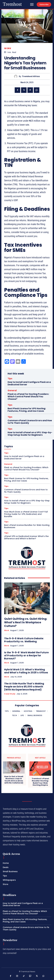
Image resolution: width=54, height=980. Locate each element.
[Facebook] (17, 90)
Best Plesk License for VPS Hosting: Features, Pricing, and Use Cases (27, 409)
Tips (10, 378)
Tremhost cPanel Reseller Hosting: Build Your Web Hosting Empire (40, 782)
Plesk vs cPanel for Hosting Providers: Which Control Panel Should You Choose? (28, 396)
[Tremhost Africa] (16, 76)
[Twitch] (30, 976)
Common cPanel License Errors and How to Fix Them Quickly (30, 421)
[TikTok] (23, 976)
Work (7, 48)
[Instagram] (17, 976)
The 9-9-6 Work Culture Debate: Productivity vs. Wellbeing (24, 640)
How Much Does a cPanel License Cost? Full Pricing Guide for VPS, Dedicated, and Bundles (26, 514)
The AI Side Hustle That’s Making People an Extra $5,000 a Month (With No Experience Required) (24, 686)
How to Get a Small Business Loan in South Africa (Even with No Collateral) (13, 779)
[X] (24, 90)
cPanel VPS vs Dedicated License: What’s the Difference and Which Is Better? (26, 537)
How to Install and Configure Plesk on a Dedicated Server (29, 383)
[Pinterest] (30, 90)
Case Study (9, 694)
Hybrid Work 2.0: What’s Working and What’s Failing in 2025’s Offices (26, 671)
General (12, 390)
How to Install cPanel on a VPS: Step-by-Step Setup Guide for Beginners (30, 433)
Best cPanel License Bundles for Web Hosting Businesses (26, 526)
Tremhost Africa (31, 76)
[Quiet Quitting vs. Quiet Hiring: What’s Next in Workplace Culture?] (27, 598)
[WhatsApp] (36, 90)
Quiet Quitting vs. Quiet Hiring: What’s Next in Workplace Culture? (25, 622)
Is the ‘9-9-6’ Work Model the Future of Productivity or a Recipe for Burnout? (26, 655)
